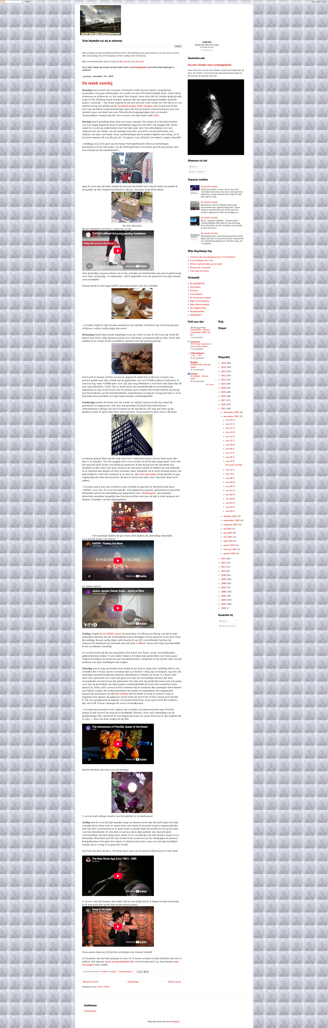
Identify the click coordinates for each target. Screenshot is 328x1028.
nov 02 (229, 507)
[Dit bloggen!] (140, 971)
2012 (223, 566)
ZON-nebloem (197, 353)
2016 (223, 404)
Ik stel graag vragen (200, 297)
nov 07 (229, 490)
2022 (223, 379)
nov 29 (229, 419)
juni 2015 (228, 532)
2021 (223, 383)
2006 (224, 591)
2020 (224, 387)
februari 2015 (230, 549)
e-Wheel (140, 643)
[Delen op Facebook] (145, 971)
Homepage (133, 981)
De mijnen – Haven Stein (199, 377)
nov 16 (229, 457)
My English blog (198, 307)
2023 (223, 375)
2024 (224, 371)
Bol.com (123, 61)
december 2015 (231, 412)
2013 (223, 562)
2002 (224, 608)
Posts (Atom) (103, 986)
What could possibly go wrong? (206, 263)
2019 (223, 392)
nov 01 (229, 511)
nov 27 (229, 424)
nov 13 (229, 469)
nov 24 (229, 432)
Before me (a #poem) (200, 267)
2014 (223, 558)
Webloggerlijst (198, 327)
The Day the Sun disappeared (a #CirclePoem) (212, 257)
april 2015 (228, 541)
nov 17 (229, 452)
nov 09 (229, 482)
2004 (224, 599)
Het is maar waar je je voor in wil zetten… (200, 345)
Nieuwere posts (90, 981)
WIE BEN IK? (196, 315)
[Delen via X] (142, 971)
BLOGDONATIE (197, 283)
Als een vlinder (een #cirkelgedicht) (209, 64)
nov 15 (229, 461)
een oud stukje (148, 474)
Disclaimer (195, 287)
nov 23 (229, 436)
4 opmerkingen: (125, 971)
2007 (224, 587)
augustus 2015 (230, 524)
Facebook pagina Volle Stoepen (135, 105)
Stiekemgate (149, 493)
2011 (223, 571)
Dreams (194, 290)
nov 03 (229, 502)
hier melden (122, 693)
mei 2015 (228, 536)
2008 (224, 583)
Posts (194, 166)
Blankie (194, 362)
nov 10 (229, 478)
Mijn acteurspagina (199, 301)
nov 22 (229, 440)
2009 (224, 579)
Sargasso (195, 341)
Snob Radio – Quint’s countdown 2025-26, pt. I (200, 332)
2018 (223, 396)
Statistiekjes (90, 1011)
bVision (194, 373)
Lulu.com (139, 61)
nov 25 (229, 428)
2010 (223, 575)
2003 (224, 604)
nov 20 (229, 444)
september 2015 (231, 520)
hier (157, 115)
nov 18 (229, 448)
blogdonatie (141, 67)
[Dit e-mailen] (138, 971)
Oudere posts (174, 981)
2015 (223, 408)
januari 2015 (229, 553)
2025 (224, 367)
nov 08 (229, 486)
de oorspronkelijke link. (121, 961)
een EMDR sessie (111, 633)
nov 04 (229, 498)
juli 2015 (227, 528)
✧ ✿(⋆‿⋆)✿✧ (196, 355)
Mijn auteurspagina (199, 304)
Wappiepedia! (197, 311)
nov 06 (229, 494)
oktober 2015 (230, 516)
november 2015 (231, 416)
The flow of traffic (199, 271)
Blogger (176, 1021)
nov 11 (229, 473)
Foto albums (196, 294)
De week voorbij (97, 83)
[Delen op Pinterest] (147, 971)
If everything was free (201, 260)
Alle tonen (210, 385)
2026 (224, 363)
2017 (223, 400)
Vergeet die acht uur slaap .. (200, 365)
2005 (224, 595)
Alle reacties (197, 171)
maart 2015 (229, 545)
